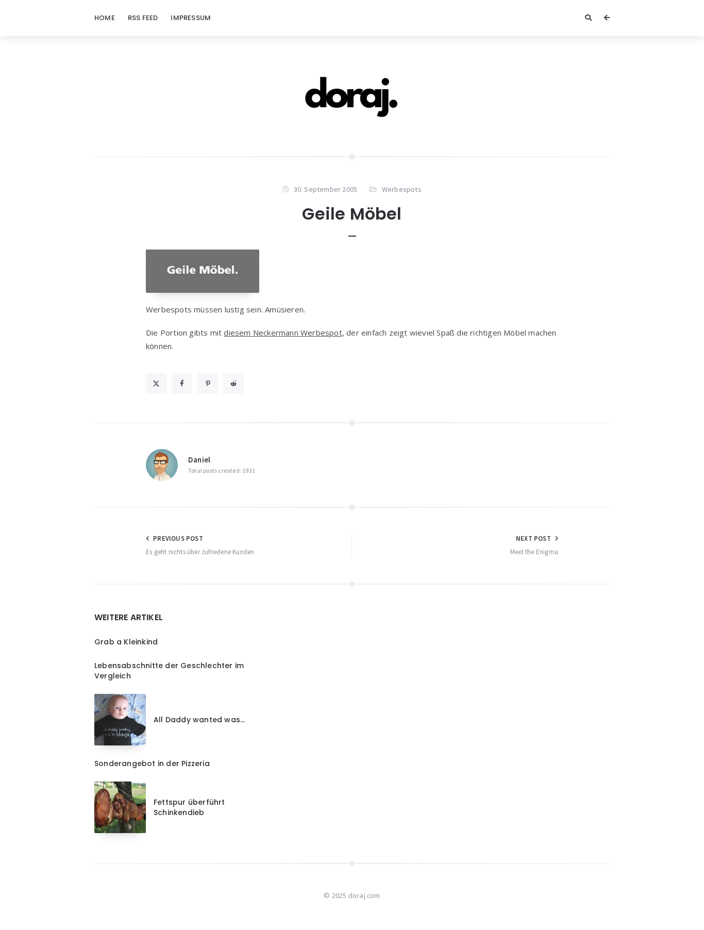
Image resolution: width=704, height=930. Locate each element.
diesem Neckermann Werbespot (283, 332)
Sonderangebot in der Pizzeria (152, 763)
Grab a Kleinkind (126, 642)
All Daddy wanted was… (199, 720)
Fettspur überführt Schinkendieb (189, 807)
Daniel (199, 459)
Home (104, 18)
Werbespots (402, 189)
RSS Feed (143, 18)
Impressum (191, 18)
